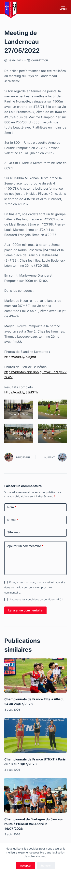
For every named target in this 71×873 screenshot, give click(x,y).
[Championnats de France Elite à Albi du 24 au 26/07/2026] (35, 675)
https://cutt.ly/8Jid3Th (21, 392)
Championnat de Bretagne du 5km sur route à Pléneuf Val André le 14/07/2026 (33, 824)
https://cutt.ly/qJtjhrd (20, 357)
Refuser (46, 865)
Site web (13, 532)
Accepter (25, 865)
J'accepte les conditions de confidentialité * (36, 599)
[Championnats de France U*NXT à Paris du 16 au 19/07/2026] (35, 735)
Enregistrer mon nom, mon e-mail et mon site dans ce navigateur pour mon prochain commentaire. (34, 587)
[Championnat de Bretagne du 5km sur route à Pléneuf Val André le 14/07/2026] (35, 795)
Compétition (39, 60)
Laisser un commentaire (25, 610)
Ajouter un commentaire (25, 546)
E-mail (12, 520)
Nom (11, 507)
